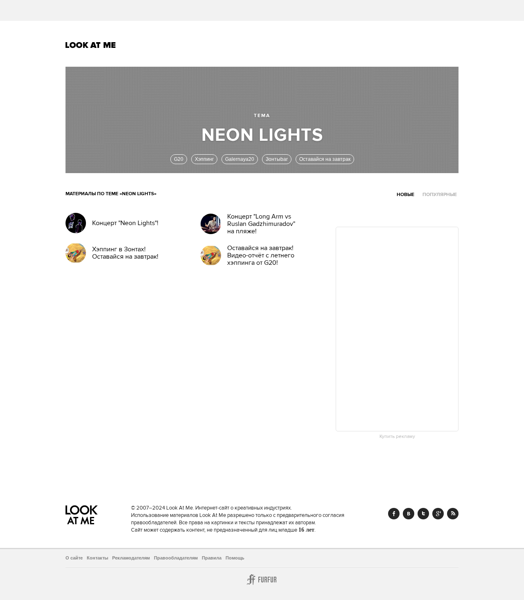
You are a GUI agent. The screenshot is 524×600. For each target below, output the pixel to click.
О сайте (74, 557)
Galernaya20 (239, 159)
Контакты (97, 557)
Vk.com (408, 513)
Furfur (262, 579)
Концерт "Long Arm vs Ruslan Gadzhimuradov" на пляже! (261, 224)
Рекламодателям (131, 557)
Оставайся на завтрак (324, 159)
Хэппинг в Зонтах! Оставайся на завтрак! (125, 253)
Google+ (438, 513)
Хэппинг (204, 159)
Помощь (235, 557)
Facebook (394, 513)
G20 (178, 159)
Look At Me (91, 45)
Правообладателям (176, 557)
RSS (452, 513)
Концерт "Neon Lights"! (125, 223)
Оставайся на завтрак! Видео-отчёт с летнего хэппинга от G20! (260, 255)
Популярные (439, 195)
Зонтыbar (277, 159)
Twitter (423, 513)
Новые (405, 195)
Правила (211, 557)
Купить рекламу (397, 436)
